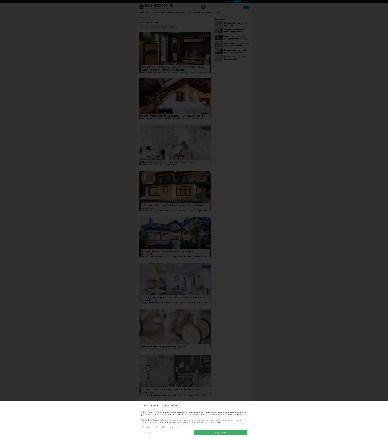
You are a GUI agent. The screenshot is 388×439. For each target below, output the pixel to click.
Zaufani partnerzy (171, 405)
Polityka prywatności (151, 405)
